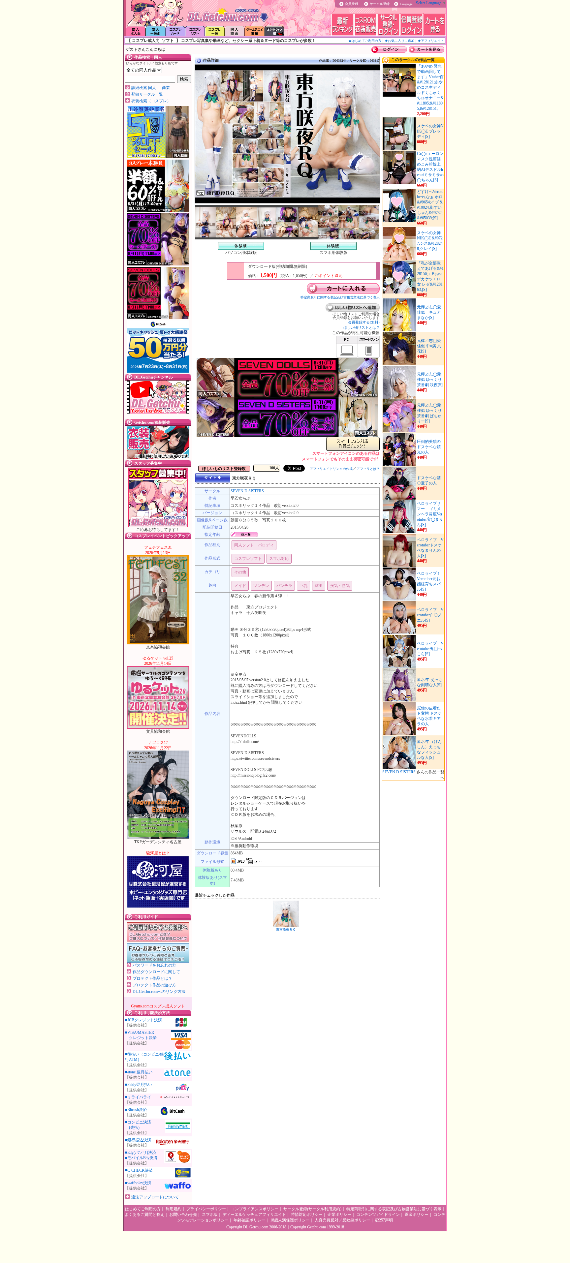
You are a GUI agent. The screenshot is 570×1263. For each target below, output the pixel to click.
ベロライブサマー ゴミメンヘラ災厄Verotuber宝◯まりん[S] (430, 514)
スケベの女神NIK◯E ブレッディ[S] (430, 131)
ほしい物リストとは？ (361, 327)
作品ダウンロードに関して (156, 972)
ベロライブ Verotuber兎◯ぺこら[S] (430, 648)
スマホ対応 (279, 558)
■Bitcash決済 (136, 1109)
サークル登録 (380, 4)
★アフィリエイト (431, 41)
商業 (166, 87)
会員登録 (351, 4)
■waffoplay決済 (138, 1183)
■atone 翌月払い (138, 1072)
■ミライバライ (138, 1097)
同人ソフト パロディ (254, 545)
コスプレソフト (248, 558)
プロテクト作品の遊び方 (154, 985)
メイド (240, 585)
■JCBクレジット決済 (143, 1020)
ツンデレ (261, 585)
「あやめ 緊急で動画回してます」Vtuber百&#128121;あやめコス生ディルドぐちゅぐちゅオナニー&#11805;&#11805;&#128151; (430, 87)
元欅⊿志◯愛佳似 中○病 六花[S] (429, 346)
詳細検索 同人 (143, 87)
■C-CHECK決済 (139, 1170)
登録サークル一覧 (147, 94)
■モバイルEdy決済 (141, 1157)
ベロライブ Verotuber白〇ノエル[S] (430, 615)
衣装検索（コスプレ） (151, 101)
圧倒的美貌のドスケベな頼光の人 (429, 446)
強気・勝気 (340, 585)
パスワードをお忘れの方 (154, 965)
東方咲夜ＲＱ (286, 929)
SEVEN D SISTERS (247, 491)
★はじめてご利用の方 (364, 41)
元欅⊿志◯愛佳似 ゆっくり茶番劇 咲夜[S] (430, 379)
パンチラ (284, 585)
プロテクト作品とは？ (152, 978)
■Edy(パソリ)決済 (140, 1152)
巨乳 (303, 585)
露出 (319, 585)
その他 (240, 572)
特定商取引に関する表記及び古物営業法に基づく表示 (340, 297)
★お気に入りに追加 (399, 41)
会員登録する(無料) (364, 322)
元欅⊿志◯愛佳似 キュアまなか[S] (429, 312)
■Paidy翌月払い (138, 1084)
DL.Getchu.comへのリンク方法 (159, 991)
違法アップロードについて (155, 1197)
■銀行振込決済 (138, 1140)
